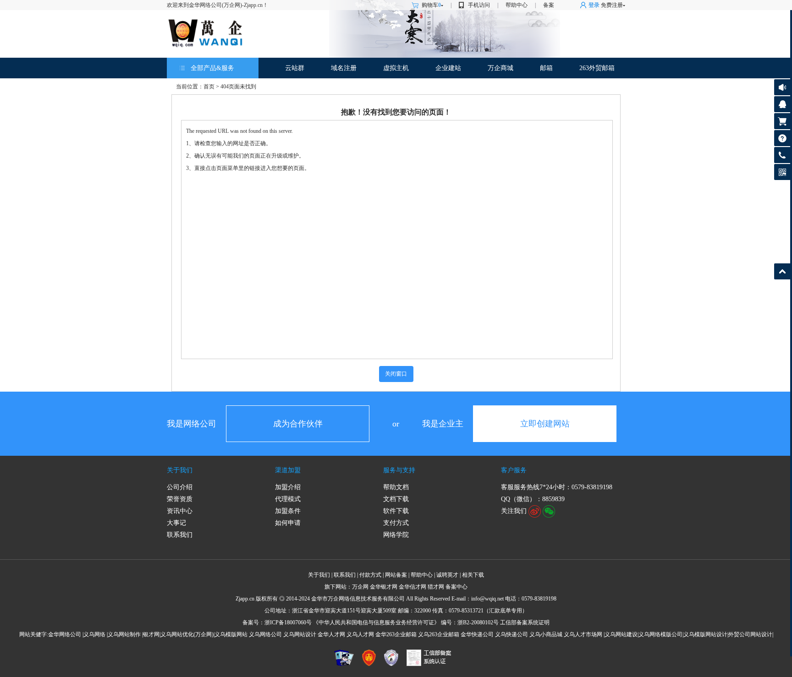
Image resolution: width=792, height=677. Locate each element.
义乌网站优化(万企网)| (187, 634)
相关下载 (473, 575)
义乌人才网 (360, 634)
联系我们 (179, 534)
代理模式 (288, 499)
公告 (782, 87)
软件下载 (396, 511)
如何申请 (288, 522)
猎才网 (436, 587)
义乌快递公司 (511, 634)
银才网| (151, 634)
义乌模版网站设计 (705, 634)
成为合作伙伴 (298, 423)
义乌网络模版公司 (660, 634)
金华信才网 (412, 587)
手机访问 (479, 5)
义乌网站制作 (124, 634)
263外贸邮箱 (597, 68)
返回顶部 (782, 271)
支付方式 (396, 522)
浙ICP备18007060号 (288, 622)
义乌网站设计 (299, 634)
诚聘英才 (447, 575)
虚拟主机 (396, 68)
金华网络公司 (64, 634)
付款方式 (370, 575)
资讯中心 (179, 511)
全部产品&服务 (212, 68)
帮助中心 (517, 5)
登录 (594, 5)
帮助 (782, 138)
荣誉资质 (179, 499)
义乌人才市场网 (583, 634)
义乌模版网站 (231, 634)
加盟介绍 (288, 487)
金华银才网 (383, 587)
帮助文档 (396, 487)
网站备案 (396, 575)
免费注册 (612, 5)
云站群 (294, 68)
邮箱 (546, 68)
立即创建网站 (545, 423)
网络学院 (396, 534)
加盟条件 (288, 511)
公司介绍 (179, 487)
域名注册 (344, 68)
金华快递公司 (477, 634)
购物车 (431, 5)
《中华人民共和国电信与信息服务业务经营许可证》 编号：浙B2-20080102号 (406, 622)
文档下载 (396, 499)
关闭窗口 (396, 374)
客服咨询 (782, 104)
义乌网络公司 (265, 634)
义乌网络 (94, 634)
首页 (209, 86)
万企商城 (500, 68)
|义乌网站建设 (621, 634)
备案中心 (457, 587)
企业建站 (448, 68)
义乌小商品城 (545, 634)
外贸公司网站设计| (750, 634)
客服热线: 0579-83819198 (782, 157)
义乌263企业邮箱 (438, 634)
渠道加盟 (288, 470)
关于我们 (179, 470)
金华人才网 (331, 634)
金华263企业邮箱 (396, 634)
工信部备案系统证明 (525, 622)
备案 (548, 5)
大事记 (176, 522)
